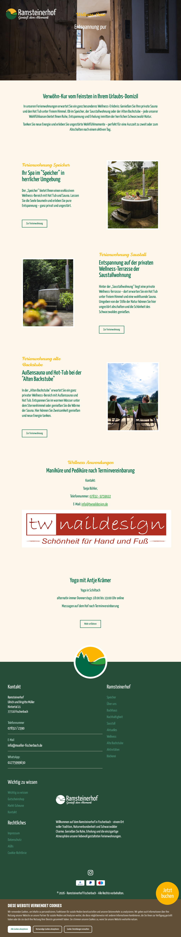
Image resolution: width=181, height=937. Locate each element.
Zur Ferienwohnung (34, 223)
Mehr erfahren (90, 624)
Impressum (14, 833)
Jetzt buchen (167, 893)
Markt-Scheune (16, 805)
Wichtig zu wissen (18, 792)
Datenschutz (15, 840)
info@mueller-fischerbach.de (25, 745)
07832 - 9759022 (100, 496)
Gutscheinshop (16, 799)
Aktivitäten (113, 749)
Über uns (111, 704)
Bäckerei (111, 756)
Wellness (111, 736)
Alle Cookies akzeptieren (19, 929)
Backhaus (112, 710)
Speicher (111, 697)
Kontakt (12, 812)
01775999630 (16, 762)
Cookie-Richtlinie (17, 853)
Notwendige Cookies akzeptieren (47, 929)
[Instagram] (90, 873)
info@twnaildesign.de (94, 504)
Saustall (111, 723)
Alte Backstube (115, 743)
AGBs (10, 846)
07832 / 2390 (16, 728)
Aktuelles (112, 730)
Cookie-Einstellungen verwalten (78, 929)
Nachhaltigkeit (115, 717)
